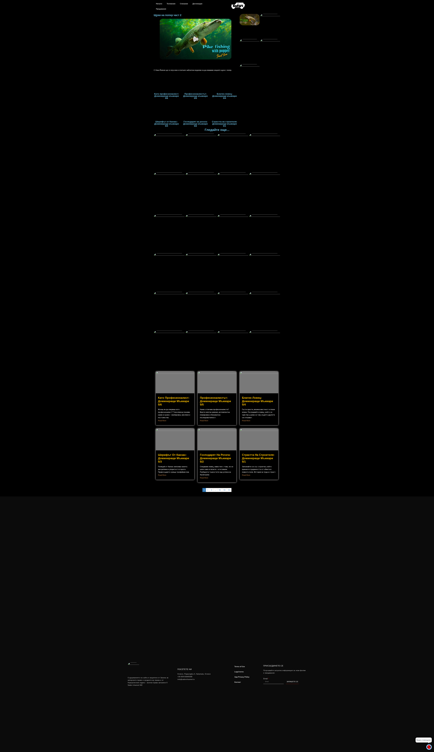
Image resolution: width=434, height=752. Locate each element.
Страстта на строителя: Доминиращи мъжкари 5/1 (258, 458)
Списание (184, 4)
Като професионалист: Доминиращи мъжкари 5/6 (173, 401)
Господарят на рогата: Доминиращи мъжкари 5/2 (215, 458)
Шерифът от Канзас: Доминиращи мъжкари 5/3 (173, 458)
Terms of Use (239, 666)
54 (229, 490)
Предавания (161, 9)
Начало (159, 4)
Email (265, 678)
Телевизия (171, 4)
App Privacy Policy (241, 677)
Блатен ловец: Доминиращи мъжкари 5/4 (257, 401)
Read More (162, 421)
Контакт (237, 682)
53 (224, 490)
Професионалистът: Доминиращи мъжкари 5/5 (215, 401)
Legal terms (239, 672)
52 (220, 490)
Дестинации (197, 4)
